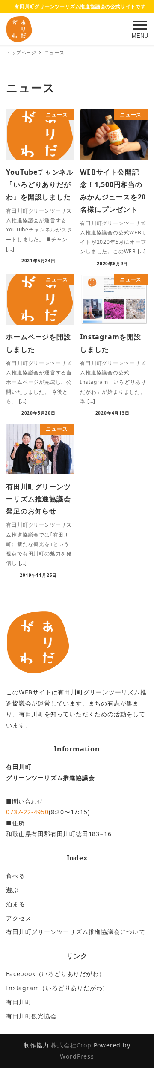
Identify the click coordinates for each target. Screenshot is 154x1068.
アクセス (18, 918)
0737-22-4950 (27, 812)
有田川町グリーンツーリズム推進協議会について (75, 932)
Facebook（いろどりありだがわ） (55, 974)
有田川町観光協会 (31, 1016)
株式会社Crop (71, 1045)
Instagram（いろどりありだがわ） (57, 988)
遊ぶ (12, 890)
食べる (15, 876)
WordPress (77, 1056)
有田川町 (18, 1002)
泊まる (15, 904)
